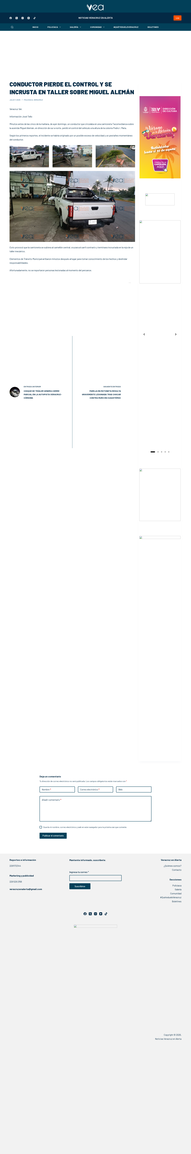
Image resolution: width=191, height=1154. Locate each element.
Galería (74, 27)
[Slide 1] (151, 452)
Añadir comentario (51, 799)
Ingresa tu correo (79, 872)
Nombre (46, 789)
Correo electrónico (89, 789)
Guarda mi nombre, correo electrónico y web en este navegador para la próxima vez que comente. (85, 827)
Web (120, 789)
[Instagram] (22, 18)
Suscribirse (80, 886)
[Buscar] (12, 27)
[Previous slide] (144, 334)
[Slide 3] (161, 452)
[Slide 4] (165, 452)
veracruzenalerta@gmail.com (26, 889)
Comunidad (96, 27)
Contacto (176, 869)
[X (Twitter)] (17, 18)
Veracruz (38, 100)
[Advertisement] (95, 53)
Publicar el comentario (53, 835)
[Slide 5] (169, 452)
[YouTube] (28, 18)
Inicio (35, 27)
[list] (160, 334)
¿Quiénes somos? (172, 865)
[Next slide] (176, 334)
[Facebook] (11, 18)
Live (177, 18)
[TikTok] (34, 18)
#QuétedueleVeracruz (126, 27)
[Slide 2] (156, 452)
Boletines (153, 27)
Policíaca (52, 27)
